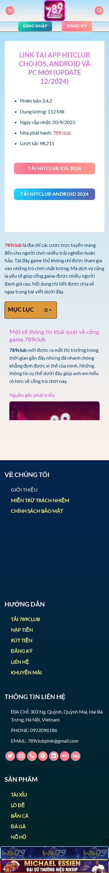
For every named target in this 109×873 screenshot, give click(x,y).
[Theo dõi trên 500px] (76, 756)
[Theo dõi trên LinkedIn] (54, 756)
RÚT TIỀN (21, 640)
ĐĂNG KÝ (21, 651)
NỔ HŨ (18, 837)
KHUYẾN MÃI (26, 672)
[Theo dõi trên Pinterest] (43, 756)
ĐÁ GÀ (18, 826)
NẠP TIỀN (22, 630)
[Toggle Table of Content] (44, 310)
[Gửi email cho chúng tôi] (21, 756)
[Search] (99, 11)
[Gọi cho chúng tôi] (32, 756)
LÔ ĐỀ (18, 805)
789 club (62, 133)
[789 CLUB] (54, 10)
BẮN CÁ (19, 816)
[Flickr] (65, 756)
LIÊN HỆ (20, 662)
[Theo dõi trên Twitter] (10, 756)
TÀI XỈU (19, 794)
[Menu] (10, 11)
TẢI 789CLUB (25, 619)
